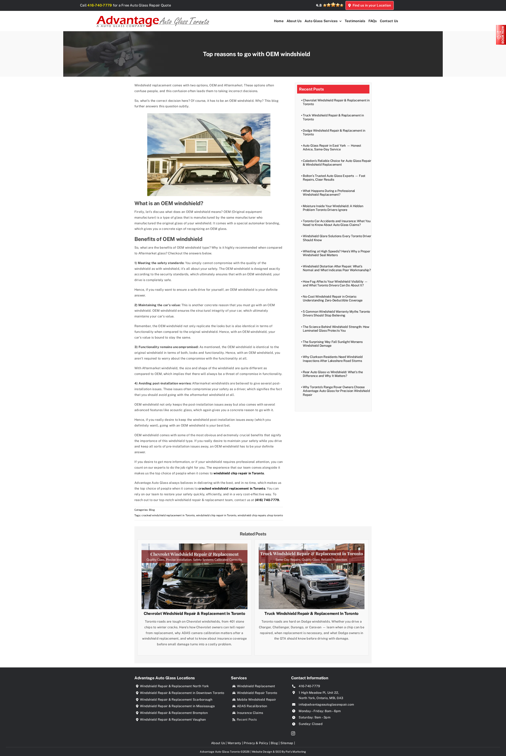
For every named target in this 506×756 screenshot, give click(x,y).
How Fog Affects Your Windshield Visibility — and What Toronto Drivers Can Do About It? (335, 283)
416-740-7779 (99, 5)
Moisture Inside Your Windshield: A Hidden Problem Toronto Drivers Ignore (333, 208)
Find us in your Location (371, 5)
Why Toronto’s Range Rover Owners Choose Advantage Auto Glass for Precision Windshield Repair (336, 390)
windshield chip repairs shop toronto (260, 515)
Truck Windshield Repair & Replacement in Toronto (311, 613)
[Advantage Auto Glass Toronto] (152, 14)
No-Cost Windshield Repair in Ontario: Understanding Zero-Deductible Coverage (333, 298)
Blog (152, 509)
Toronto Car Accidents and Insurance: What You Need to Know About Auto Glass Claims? (336, 223)
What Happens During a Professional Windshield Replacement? (329, 192)
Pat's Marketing (296, 751)
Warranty (234, 743)
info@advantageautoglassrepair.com (326, 704)
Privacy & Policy (256, 743)
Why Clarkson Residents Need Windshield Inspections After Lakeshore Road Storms (333, 358)
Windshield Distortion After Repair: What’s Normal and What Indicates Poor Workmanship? (337, 268)
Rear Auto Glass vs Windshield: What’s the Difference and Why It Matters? (333, 374)
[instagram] (293, 733)
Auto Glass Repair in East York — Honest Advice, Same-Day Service (332, 147)
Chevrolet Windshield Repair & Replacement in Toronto (194, 613)
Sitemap (286, 743)
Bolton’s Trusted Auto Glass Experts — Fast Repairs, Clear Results (334, 177)
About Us (218, 743)
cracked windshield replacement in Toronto (168, 515)
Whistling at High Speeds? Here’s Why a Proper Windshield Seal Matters (336, 253)
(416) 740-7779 (267, 500)
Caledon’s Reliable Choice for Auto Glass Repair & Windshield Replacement (337, 162)
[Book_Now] (501, 26)
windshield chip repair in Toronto (216, 515)
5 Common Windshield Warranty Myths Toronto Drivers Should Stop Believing (336, 313)
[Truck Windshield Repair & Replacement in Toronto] (312, 546)
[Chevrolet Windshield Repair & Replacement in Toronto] (194, 546)
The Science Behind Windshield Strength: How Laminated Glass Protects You (336, 328)
